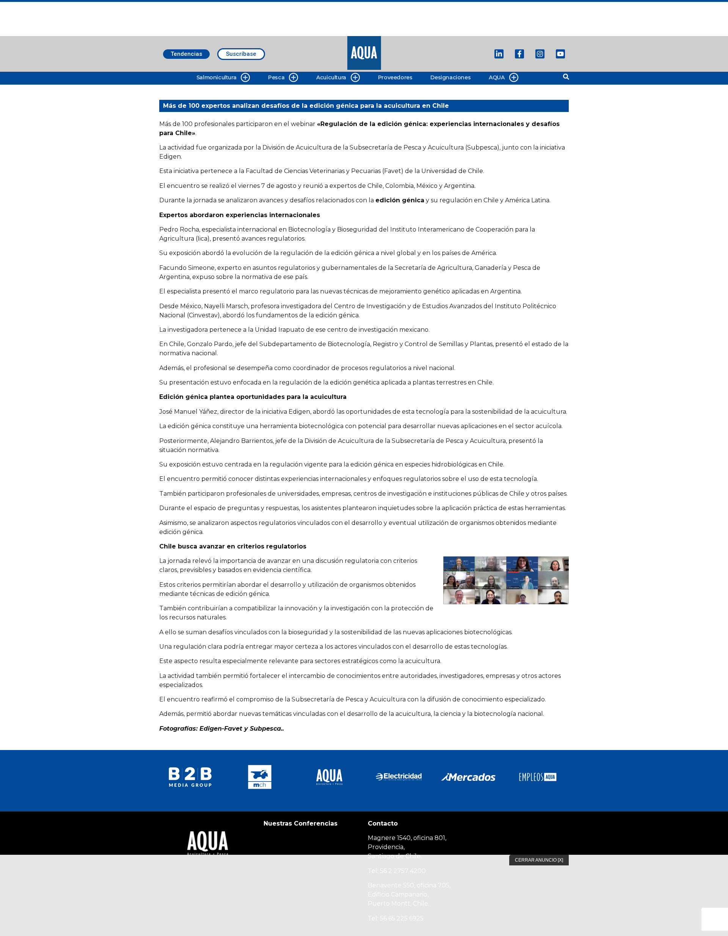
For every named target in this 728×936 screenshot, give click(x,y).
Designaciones (450, 77)
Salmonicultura (216, 77)
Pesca (276, 77)
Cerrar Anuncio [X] (539, 860)
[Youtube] (560, 53)
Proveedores (395, 77)
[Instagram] (539, 53)
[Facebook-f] (519, 53)
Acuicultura (331, 77)
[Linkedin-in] (499, 53)
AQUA (496, 77)
